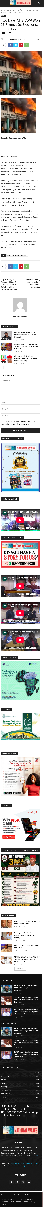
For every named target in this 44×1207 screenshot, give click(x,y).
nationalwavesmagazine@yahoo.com (20, 1166)
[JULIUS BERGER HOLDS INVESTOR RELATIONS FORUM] (6, 924)
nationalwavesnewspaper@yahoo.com (24, 1163)
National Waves (11, 39)
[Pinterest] (21, 45)
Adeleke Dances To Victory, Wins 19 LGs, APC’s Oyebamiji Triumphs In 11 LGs (26, 346)
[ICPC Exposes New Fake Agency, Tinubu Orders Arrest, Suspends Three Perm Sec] (6, 1012)
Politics (8, 10)
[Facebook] (10, 45)
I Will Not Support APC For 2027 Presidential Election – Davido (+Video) (25, 334)
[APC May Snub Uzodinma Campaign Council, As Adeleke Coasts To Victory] (6, 359)
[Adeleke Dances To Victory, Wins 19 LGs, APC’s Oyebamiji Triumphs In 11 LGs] (6, 347)
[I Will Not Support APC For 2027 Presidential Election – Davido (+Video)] (6, 335)
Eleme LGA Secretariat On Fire (17, 255)
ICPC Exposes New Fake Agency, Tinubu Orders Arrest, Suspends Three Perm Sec (26, 1011)
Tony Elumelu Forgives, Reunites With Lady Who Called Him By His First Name (26, 1000)
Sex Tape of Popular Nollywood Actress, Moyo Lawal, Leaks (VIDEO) (25, 935)
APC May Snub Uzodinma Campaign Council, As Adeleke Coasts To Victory (25, 358)
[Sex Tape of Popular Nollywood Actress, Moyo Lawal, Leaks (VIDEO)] (6, 936)
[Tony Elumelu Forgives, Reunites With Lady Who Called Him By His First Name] (6, 1000)
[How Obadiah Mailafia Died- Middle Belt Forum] (6, 948)
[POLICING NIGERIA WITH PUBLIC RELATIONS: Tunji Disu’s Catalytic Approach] (6, 989)
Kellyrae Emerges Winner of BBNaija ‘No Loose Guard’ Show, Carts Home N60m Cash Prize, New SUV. (9, 284)
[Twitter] (15, 45)
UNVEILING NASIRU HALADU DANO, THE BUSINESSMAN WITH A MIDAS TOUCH (27, 959)
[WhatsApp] (26, 45)
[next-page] (5, 367)
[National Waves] (2, 39)
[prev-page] (2, 367)
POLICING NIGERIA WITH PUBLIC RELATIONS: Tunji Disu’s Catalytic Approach (26, 988)
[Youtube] (29, 1182)
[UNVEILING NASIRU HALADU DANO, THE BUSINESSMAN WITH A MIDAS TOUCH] (6, 960)
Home (3, 10)
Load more (19, 969)
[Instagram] (17, 1182)
